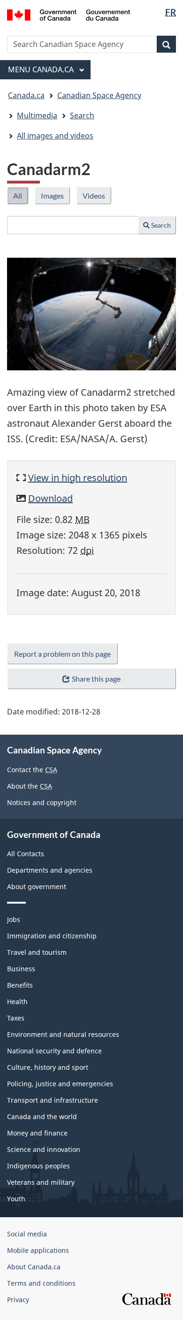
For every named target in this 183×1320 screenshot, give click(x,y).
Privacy (18, 1299)
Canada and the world (42, 1116)
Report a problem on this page (62, 653)
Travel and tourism (37, 952)
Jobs (13, 919)
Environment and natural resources (63, 1034)
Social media (27, 1233)
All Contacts (25, 853)
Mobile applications (38, 1250)
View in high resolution (77, 477)
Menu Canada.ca (42, 69)
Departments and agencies (49, 870)
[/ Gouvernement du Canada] (68, 14)
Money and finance (37, 1132)
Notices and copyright (41, 802)
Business (21, 968)
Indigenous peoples (38, 1165)
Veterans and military (41, 1182)
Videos (97, 197)
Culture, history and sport (47, 1067)
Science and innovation (43, 1149)
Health (17, 1001)
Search (160, 225)
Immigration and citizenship (52, 935)
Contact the (32, 769)
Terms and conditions (41, 1283)
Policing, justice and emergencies (60, 1083)
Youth (16, 1198)
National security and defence (54, 1050)
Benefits (20, 985)
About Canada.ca (34, 1266)
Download (50, 498)
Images (55, 197)
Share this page (96, 678)
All (20, 197)
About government (36, 886)
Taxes (15, 1017)
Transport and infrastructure (52, 1100)
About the (29, 786)
